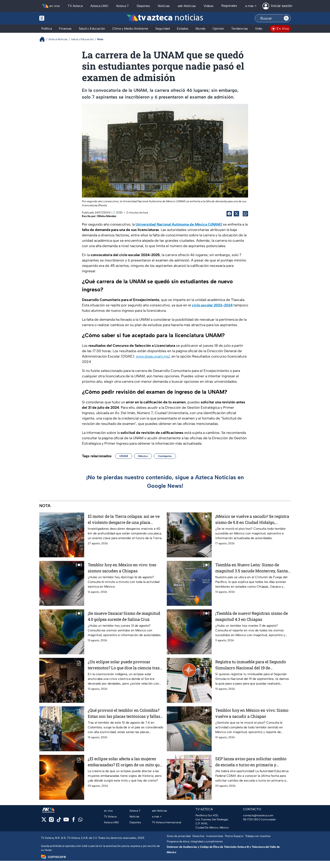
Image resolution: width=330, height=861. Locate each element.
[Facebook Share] (229, 213)
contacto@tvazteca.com (258, 815)
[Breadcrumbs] (43, 39)
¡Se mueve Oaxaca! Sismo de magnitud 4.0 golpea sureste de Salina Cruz (124, 616)
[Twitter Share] (236, 213)
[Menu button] (57, 18)
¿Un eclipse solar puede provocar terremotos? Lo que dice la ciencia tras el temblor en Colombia (124, 665)
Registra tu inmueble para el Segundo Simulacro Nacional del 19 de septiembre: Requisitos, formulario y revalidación (250, 665)
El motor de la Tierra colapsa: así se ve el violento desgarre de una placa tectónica (124, 519)
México (143, 456)
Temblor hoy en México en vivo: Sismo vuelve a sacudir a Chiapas (251, 713)
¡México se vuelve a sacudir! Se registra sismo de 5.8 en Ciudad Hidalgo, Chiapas (252, 519)
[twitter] (44, 821)
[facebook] (73, 821)
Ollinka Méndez (106, 216)
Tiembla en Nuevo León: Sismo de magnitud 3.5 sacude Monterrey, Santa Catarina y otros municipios (251, 568)
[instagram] (51, 821)
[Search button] (286, 18)
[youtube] (66, 821)
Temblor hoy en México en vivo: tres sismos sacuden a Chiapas (122, 567)
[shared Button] (245, 213)
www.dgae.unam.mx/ (153, 356)
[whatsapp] (80, 820)
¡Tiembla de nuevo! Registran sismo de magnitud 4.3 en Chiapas (251, 616)
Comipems (165, 456)
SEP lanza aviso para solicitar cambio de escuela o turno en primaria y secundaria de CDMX (250, 762)
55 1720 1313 (250, 819)
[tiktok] (59, 821)
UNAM (123, 456)
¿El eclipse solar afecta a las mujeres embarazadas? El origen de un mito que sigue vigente (125, 762)
